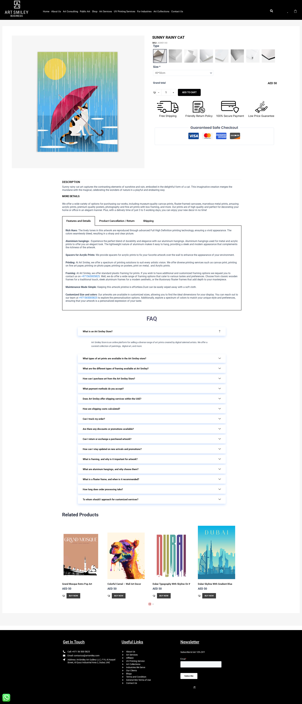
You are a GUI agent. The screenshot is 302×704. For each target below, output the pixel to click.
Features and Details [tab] (78, 220)
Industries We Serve (135, 667)
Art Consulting (70, 11)
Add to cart (189, 92)
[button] (154, 92)
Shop (94, 11)
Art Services (105, 11)
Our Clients (131, 670)
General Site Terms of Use (138, 680)
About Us (56, 11)
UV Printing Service (135, 661)
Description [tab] (71, 182)
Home (46, 11)
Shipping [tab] (148, 220)
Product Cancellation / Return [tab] (117, 220)
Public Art (85, 11)
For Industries (144, 11)
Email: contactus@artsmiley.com (83, 655)
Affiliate (130, 658)
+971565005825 (90, 276)
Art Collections (161, 11)
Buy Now (73, 596)
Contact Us (177, 11)
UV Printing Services (124, 11)
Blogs (129, 673)
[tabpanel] (151, 268)
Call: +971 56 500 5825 (78, 651)
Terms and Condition (136, 677)
